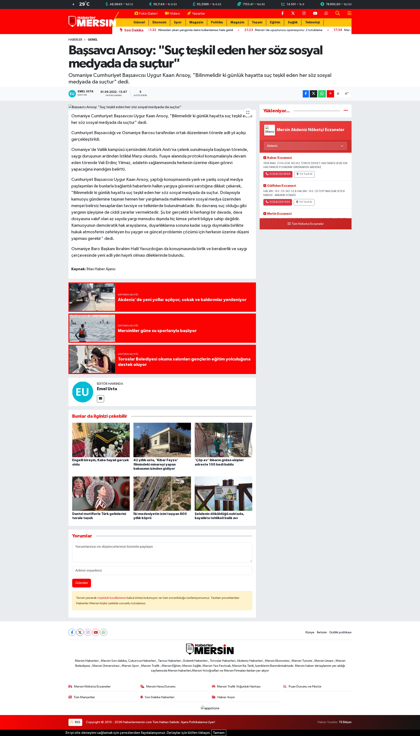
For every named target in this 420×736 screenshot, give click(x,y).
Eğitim (275, 22)
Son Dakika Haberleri (159, 697)
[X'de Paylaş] (313, 93)
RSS (77, 722)
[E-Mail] (100, 398)
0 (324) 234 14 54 (280, 202)
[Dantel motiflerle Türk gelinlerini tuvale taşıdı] (101, 493)
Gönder (81, 583)
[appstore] (210, 708)
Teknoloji (312, 22)
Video (175, 14)
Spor (178, 22)
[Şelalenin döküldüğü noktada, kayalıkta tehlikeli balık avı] (223, 493)
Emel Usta (107, 389)
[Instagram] (87, 632)
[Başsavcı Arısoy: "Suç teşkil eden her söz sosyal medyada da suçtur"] (162, 107)
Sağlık (293, 22)
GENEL (93, 39)
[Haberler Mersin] (92, 21)
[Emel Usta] (82, 392)
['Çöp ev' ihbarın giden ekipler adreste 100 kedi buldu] (223, 440)
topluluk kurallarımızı (112, 597)
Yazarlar (198, 14)
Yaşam (257, 22)
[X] (80, 632)
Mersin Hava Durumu (160, 686)
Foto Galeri (148, 14)
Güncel (139, 22)
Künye (310, 632)
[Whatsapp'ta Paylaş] (322, 93)
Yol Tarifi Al (306, 174)
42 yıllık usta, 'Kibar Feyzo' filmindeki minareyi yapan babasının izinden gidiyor (155, 464)
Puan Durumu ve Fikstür (305, 686)
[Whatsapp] (103, 632)
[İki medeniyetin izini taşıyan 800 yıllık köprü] (162, 493)
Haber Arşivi (226, 697)
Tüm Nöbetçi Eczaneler (308, 223)
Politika (217, 22)
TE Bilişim (345, 722)
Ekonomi (159, 22)
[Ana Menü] (348, 13)
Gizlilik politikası (340, 632)
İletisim (322, 632)
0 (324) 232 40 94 (280, 174)
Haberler (75, 39)
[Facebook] (72, 632)
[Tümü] (346, 111)
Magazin (196, 22)
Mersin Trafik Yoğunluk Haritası (239, 686)
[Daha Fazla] (330, 93)
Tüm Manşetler (84, 697)
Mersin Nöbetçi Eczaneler (92, 686)
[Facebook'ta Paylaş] (306, 93)
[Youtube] (95, 632)
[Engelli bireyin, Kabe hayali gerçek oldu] (101, 440)
